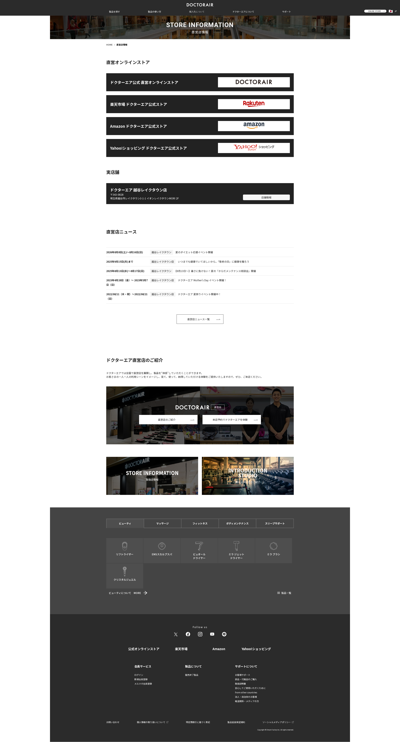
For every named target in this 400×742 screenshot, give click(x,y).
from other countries (246, 692)
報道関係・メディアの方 (247, 701)
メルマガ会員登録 (143, 683)
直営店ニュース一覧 (198, 319)
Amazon (218, 649)
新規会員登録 (141, 679)
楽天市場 (181, 649)
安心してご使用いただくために (250, 688)
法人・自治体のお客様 (246, 696)
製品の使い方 (154, 11)
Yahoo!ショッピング (256, 649)
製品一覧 (286, 593)
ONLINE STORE (374, 11)
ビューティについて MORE (125, 593)
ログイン (138, 674)
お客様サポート (242, 674)
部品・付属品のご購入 (246, 679)
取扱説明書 (240, 683)
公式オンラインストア (143, 649)
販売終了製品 (191, 674)
